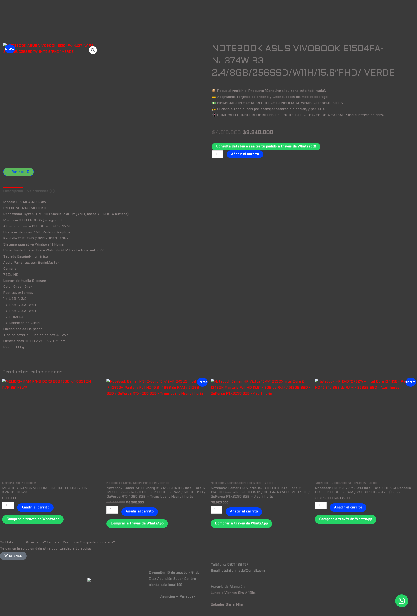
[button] (93, 50)
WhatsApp (13, 555)
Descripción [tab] (13, 191)
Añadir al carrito (245, 154)
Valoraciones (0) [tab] (41, 191)
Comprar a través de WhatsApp (33, 519)
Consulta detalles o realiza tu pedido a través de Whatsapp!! (266, 146)
